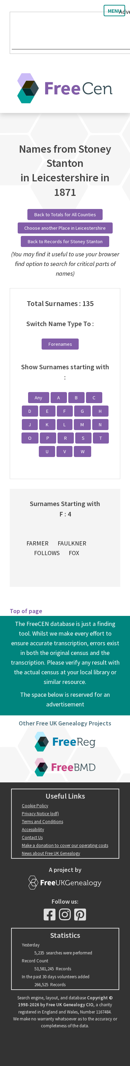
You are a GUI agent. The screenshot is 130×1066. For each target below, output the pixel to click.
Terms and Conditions (42, 822)
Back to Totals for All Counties (65, 214)
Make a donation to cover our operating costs (65, 845)
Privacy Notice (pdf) (40, 814)
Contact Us (32, 837)
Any (38, 397)
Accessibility (33, 829)
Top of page (26, 611)
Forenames (60, 344)
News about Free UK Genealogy (51, 853)
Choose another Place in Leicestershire (65, 228)
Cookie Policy (35, 806)
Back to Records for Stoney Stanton (65, 241)
